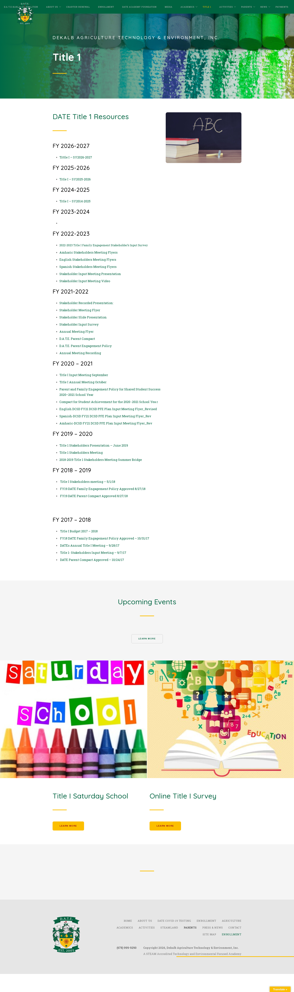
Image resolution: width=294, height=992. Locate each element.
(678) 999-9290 (126, 947)
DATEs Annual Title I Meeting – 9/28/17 (89, 545)
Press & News (212, 927)
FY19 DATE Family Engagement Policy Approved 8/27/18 (102, 489)
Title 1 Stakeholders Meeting (81, 452)
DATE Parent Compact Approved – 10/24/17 (92, 560)
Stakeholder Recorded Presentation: (86, 303)
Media (168, 6)
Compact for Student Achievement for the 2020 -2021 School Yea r (108, 402)
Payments (281, 6)
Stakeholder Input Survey (79, 324)
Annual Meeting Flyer (76, 331)
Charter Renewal (78, 6)
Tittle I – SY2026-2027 (75, 157)
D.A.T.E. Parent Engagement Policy (85, 346)
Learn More (147, 639)
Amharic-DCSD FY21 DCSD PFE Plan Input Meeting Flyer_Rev (105, 423)
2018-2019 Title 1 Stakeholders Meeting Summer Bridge (100, 460)
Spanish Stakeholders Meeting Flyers (88, 267)
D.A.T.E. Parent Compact (77, 339)
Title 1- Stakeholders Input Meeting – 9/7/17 (93, 553)
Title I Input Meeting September (83, 375)
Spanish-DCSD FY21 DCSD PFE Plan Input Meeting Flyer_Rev (105, 416)
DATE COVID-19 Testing (174, 920)
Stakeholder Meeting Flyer (79, 310)
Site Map (209, 934)
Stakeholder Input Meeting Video (84, 281)
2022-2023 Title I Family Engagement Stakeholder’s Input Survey (103, 245)
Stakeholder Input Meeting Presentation (90, 274)
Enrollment (106, 6)
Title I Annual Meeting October (83, 382)
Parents (246, 6)
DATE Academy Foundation (139, 6)
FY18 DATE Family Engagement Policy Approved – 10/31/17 (104, 538)
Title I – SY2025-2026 (75, 179)
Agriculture (231, 920)
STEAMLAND (169, 927)
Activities (226, 6)
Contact (234, 927)
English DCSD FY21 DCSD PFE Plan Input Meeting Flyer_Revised (108, 409)
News (263, 6)
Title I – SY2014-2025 (75, 201)
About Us (52, 6)
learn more (68, 826)
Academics (187, 6)
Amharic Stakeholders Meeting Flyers (88, 252)
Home (128, 920)
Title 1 (207, 6)
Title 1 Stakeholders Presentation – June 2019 (93, 445)
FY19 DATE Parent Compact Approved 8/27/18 (94, 496)
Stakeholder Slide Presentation (83, 317)
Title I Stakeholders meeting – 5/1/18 (87, 482)
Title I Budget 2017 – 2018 (79, 531)
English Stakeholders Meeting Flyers (87, 259)
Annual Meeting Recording (80, 353)
